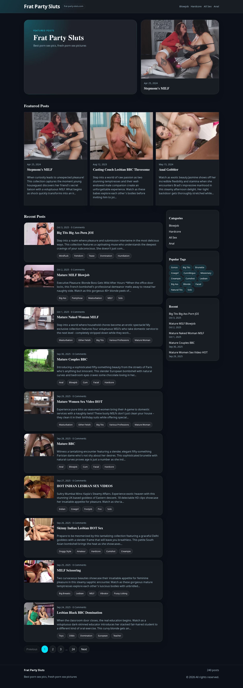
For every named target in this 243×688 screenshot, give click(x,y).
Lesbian (203, 278)
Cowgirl (175, 272)
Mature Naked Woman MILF (186, 333)
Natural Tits (176, 289)
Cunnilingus (189, 272)
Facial (198, 284)
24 (73, 649)
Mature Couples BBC (182, 343)
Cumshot (190, 278)
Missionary (206, 272)
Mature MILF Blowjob (182, 323)
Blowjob (184, 6)
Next (84, 649)
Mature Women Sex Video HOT (188, 352)
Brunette (199, 267)
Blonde (186, 284)
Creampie (176, 278)
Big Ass (174, 284)
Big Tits (186, 267)
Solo (190, 289)
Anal (216, 6)
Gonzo (174, 267)
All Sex (208, 6)
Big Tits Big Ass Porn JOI (184, 314)
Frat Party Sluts (42, 6)
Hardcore (196, 6)
